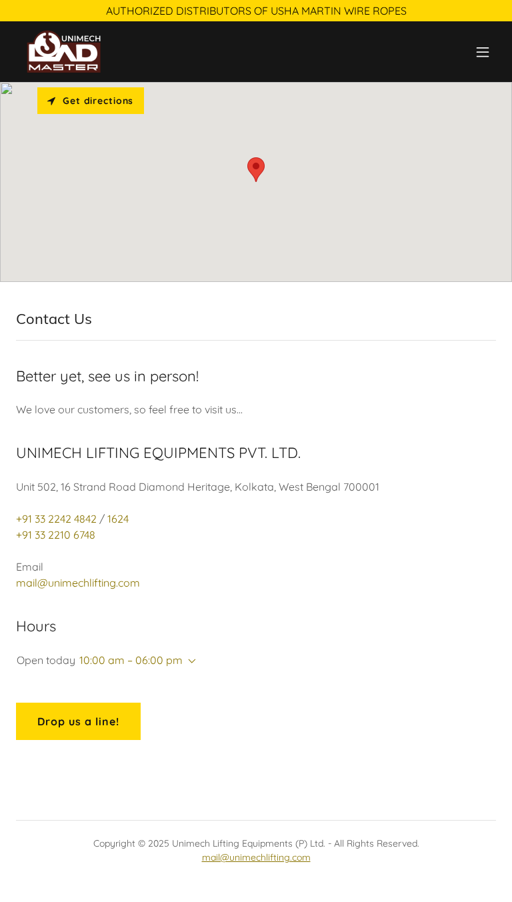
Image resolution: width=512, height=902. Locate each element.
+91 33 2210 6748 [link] (55, 534)
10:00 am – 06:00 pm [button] (131, 660)
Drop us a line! (78, 721)
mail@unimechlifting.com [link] (78, 582)
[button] (482, 52)
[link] (63, 52)
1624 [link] (118, 518)
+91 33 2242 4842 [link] (56, 518)
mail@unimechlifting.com (256, 857)
